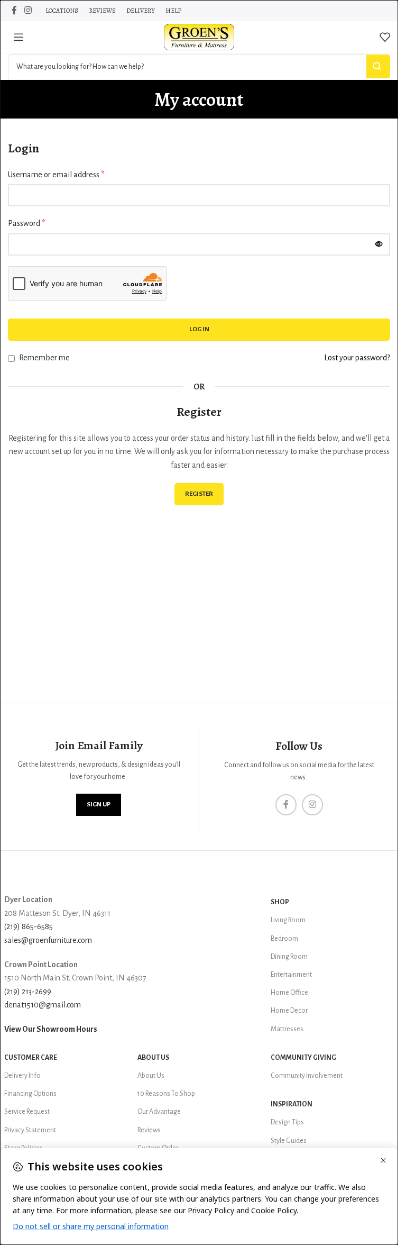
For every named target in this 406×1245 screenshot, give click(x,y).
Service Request (27, 1111)
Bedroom (284, 938)
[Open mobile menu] (18, 37)
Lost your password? (357, 357)
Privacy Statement (30, 1130)
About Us (153, 1057)
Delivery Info (22, 1075)
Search (378, 66)
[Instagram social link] (28, 10)
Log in (199, 329)
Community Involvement (307, 1075)
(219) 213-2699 (27, 991)
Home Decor (289, 1010)
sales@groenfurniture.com (48, 940)
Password (26, 223)
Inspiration (291, 1104)
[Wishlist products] (384, 37)
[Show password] (379, 244)
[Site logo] (199, 36)
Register (199, 493)
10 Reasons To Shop (166, 1093)
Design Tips (287, 1122)
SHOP (280, 902)
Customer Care (30, 1057)
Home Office (289, 992)
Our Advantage (159, 1111)
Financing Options (30, 1093)
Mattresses (287, 1029)
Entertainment (291, 974)
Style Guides (289, 1140)
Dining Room (289, 956)
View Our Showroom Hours (50, 1029)
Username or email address (56, 174)
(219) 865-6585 (28, 926)
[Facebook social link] (14, 10)
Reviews (149, 1130)
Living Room (288, 920)
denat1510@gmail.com (42, 1005)
